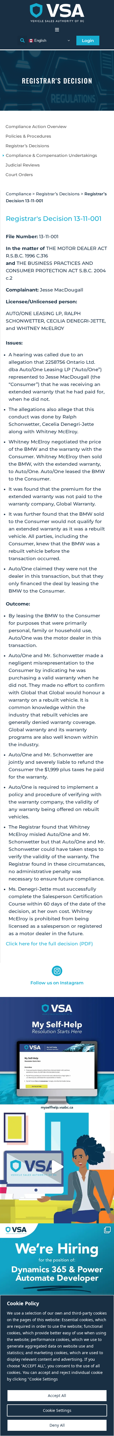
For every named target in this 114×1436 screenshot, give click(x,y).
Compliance (18, 193)
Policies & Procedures (28, 136)
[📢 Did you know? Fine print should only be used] (57, 1166)
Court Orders (19, 174)
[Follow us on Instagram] (57, 971)
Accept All (57, 1395)
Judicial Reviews (23, 165)
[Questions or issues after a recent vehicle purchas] (57, 1053)
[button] (57, 29)
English (39, 40)
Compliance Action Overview (36, 126)
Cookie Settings (57, 1410)
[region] (57, 1365)
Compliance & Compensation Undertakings (51, 155)
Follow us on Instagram (57, 982)
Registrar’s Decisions (27, 145)
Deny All (57, 1425)
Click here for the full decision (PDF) (49, 943)
